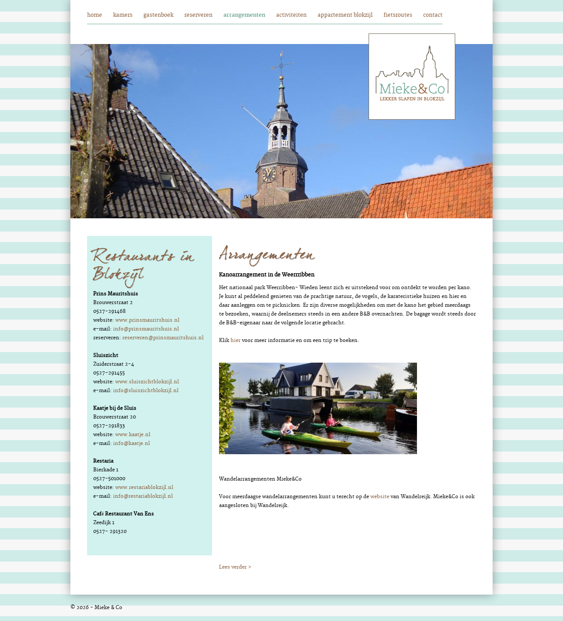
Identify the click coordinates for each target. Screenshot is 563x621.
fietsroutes (398, 15)
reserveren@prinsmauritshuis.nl (163, 338)
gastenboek (158, 15)
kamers (122, 15)
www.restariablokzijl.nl (144, 487)
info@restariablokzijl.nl (143, 496)
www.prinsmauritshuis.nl (147, 320)
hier (235, 340)
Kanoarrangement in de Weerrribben (266, 275)
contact (432, 15)
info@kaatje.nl (131, 443)
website (379, 497)
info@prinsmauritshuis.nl (146, 329)
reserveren (198, 15)
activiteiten (291, 15)
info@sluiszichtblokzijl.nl (146, 390)
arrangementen (244, 15)
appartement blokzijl (345, 15)
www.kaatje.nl (132, 434)
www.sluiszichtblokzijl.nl (147, 382)
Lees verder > (235, 567)
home (94, 15)
